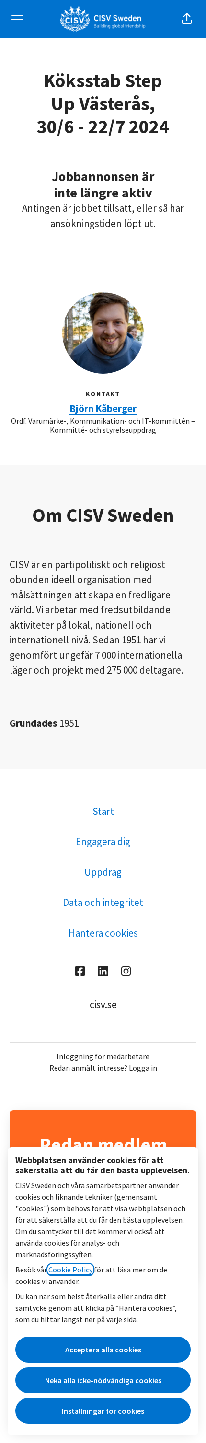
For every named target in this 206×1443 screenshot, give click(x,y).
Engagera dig (103, 841)
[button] (186, 19)
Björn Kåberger (103, 408)
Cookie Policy (70, 1269)
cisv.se (103, 1004)
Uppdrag (103, 872)
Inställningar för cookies (103, 1411)
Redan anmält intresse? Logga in (103, 1068)
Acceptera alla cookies (103, 1349)
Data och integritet (103, 902)
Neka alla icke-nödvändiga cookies (103, 1380)
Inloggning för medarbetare (103, 1056)
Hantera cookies (103, 933)
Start (103, 811)
